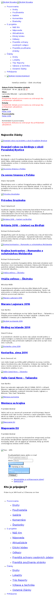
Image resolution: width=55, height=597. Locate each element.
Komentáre (17, 18)
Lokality (16, 60)
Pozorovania (12, 6)
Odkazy (15, 39)
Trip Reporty (18, 63)
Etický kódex (18, 36)
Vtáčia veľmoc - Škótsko (17, 278)
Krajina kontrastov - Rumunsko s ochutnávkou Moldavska (22, 252)
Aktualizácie (18, 33)
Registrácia (18, 481)
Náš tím (16, 27)
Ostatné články (19, 69)
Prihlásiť (12, 475)
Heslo (10, 461)
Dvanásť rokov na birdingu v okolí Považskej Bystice (22, 148)
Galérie (15, 15)
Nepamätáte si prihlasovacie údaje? (29, 479)
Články (10, 54)
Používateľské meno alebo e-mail (22, 455)
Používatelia (18, 12)
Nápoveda (17, 30)
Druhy (15, 9)
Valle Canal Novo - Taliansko (19, 377)
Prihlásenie (12, 72)
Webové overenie (21, 472)
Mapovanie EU (10, 428)
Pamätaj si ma (17, 467)
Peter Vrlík (6, 111)
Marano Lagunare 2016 (15, 304)
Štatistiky (16, 21)
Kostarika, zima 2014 (14, 352)
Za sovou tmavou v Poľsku (18, 174)
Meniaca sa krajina (13, 403)
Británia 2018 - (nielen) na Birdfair (22, 225)
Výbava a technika (21, 66)
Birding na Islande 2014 (15, 327)
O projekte (12, 24)
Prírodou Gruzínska (13, 200)
